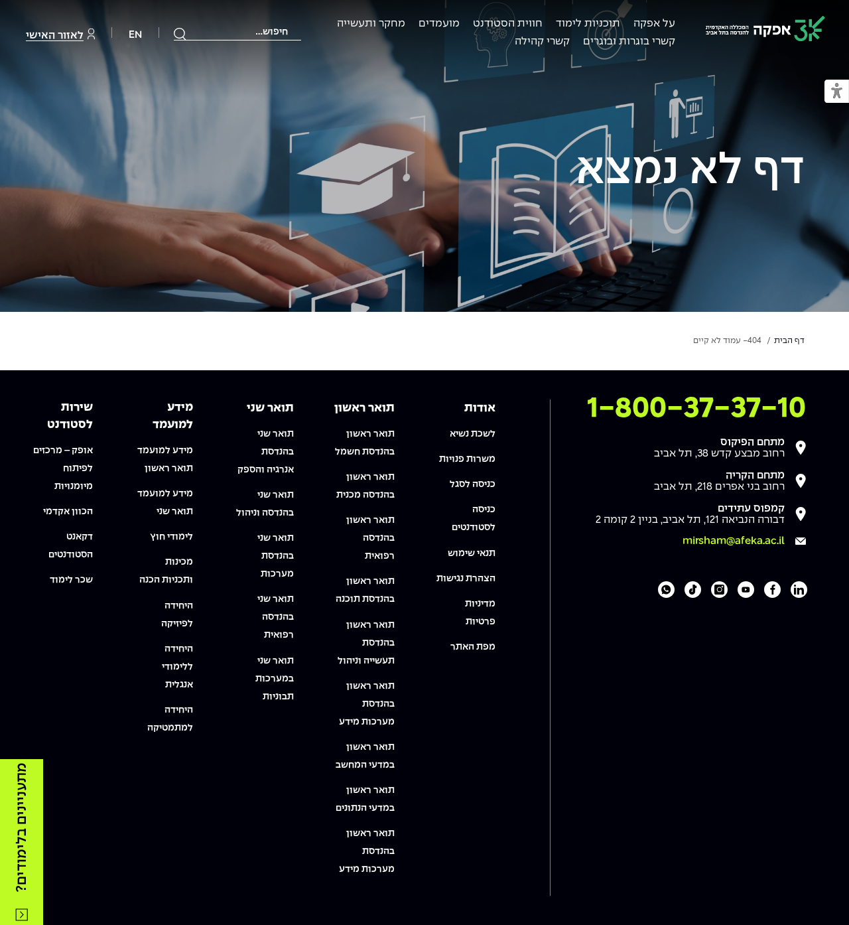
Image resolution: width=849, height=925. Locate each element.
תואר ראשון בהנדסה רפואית (370, 538)
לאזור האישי (55, 35)
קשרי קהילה (542, 41)
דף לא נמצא (690, 171)
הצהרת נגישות (465, 578)
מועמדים (439, 24)
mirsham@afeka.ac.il (734, 541)
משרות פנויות (467, 459)
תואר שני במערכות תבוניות (274, 678)
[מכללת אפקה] (765, 31)
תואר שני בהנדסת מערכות (275, 556)
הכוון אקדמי (68, 511)
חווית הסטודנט (508, 24)
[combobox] (237, 32)
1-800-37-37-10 (696, 409)
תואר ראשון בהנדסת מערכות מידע (367, 704)
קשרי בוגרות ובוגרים (629, 41)
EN (135, 35)
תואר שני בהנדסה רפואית (275, 617)
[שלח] (180, 33)
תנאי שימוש (471, 553)
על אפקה (654, 24)
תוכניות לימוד (588, 24)
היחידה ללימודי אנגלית (177, 666)
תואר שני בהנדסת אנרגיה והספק (265, 451)
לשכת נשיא (472, 434)
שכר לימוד (71, 580)
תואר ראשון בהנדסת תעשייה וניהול (366, 643)
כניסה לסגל (472, 484)
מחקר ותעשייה (371, 24)
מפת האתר (472, 647)
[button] (836, 92)
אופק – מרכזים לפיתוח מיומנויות (63, 468)
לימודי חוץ (171, 536)
